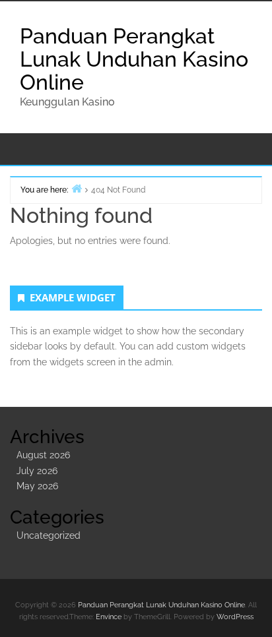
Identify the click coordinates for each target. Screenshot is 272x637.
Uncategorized (49, 535)
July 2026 (37, 471)
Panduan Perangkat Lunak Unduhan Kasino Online (134, 59)
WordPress (235, 617)
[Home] (76, 188)
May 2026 (37, 486)
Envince (108, 617)
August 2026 (43, 455)
